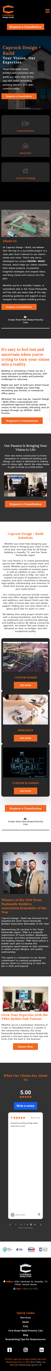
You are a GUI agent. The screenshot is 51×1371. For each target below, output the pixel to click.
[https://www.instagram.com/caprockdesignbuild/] (25, 1350)
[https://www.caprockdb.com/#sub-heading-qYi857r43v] (25, 170)
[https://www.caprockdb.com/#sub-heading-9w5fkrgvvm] (25, 145)
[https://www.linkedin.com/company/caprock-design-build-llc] (41, 1350)
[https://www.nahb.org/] (31, 1249)
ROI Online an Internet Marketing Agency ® (27, 1363)
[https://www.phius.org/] (7, 1249)
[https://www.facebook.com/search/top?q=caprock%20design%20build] (9, 1350)
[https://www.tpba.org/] (19, 1249)
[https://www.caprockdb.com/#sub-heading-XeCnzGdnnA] (25, 123)
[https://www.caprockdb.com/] (8, 11)
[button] (47, 11)
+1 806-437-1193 (29, 1288)
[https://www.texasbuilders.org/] (43, 1249)
